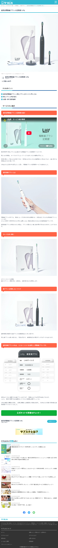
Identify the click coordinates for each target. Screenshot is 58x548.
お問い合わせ (32, 538)
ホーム (2, 532)
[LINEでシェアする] (34, 512)
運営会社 (3, 538)
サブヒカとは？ (33, 535)
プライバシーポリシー (6, 544)
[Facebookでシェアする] (24, 512)
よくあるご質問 (5, 541)
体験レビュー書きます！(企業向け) (37, 532)
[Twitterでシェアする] (29, 512)
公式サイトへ (52, 421)
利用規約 (31, 541)
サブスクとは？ (5, 535)
